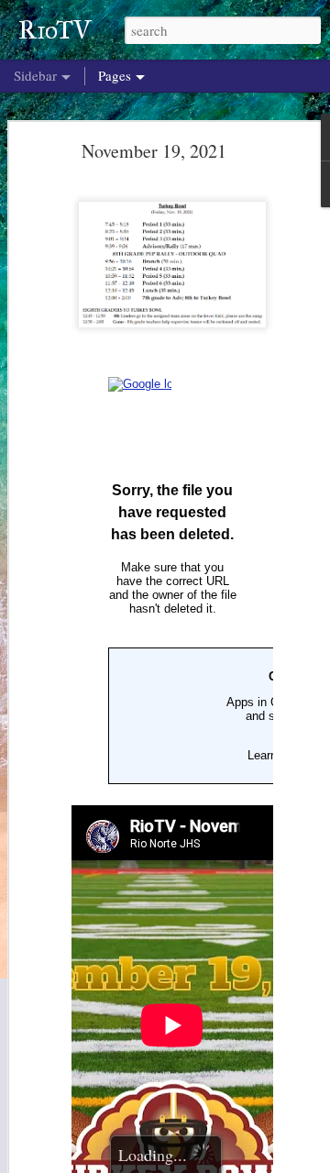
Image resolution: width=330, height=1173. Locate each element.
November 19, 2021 (154, 150)
